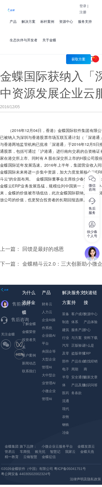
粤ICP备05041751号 (70, 469)
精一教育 (12, 457)
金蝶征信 (49, 457)
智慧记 (55, 452)
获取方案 (78, 59)
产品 (13, 22)
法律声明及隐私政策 (85, 479)
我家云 (70, 452)
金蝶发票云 (86, 446)
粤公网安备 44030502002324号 (26, 474)
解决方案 (28, 22)
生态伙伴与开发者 (23, 40)
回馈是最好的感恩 (43, 249)
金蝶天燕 (87, 452)
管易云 (10, 452)
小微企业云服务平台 (57, 446)
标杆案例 (47, 22)
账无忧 (40, 452)
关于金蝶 (49, 40)
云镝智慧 (30, 457)
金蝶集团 (12, 446)
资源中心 (66, 22)
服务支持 (85, 22)
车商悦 (25, 452)
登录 (82, 6)
